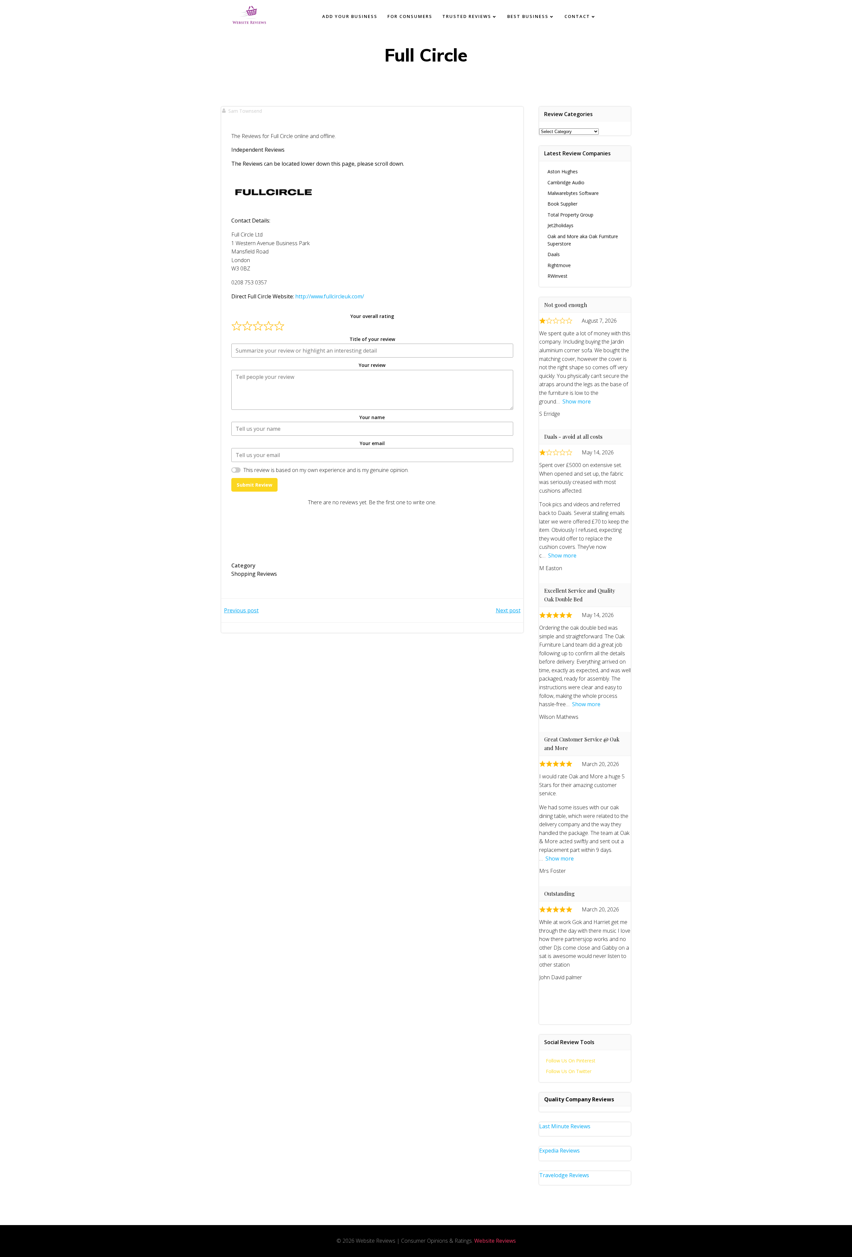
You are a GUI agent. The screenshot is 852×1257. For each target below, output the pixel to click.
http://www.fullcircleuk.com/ (329, 296)
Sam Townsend (245, 111)
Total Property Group (570, 215)
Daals (553, 254)
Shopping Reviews (254, 573)
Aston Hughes (562, 171)
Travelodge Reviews (564, 1175)
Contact (577, 16)
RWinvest (557, 276)
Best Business (527, 16)
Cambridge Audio (565, 182)
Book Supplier (562, 204)
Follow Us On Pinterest (570, 1060)
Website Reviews (495, 1240)
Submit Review (254, 485)
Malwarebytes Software (573, 193)
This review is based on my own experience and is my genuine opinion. (326, 470)
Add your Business (349, 16)
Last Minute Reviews (564, 1126)
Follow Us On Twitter (568, 1071)
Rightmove (559, 265)
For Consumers (409, 16)
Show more (576, 401)
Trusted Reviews (466, 16)
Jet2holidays (560, 225)
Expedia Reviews (559, 1150)
